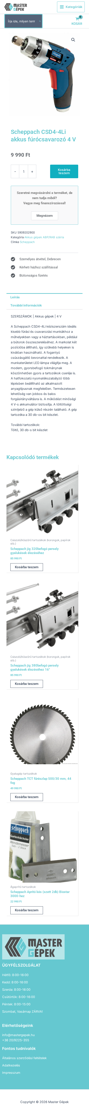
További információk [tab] (26, 305)
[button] (73, 40)
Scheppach (27, 242)
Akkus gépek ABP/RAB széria (44, 237)
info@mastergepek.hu (18, 1035)
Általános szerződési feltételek (24, 1058)
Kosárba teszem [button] (26, 567)
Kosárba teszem (64, 171)
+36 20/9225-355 (15, 1040)
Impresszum (11, 1073)
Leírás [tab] (15, 297)
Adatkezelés (11, 1065)
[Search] (40, 21)
